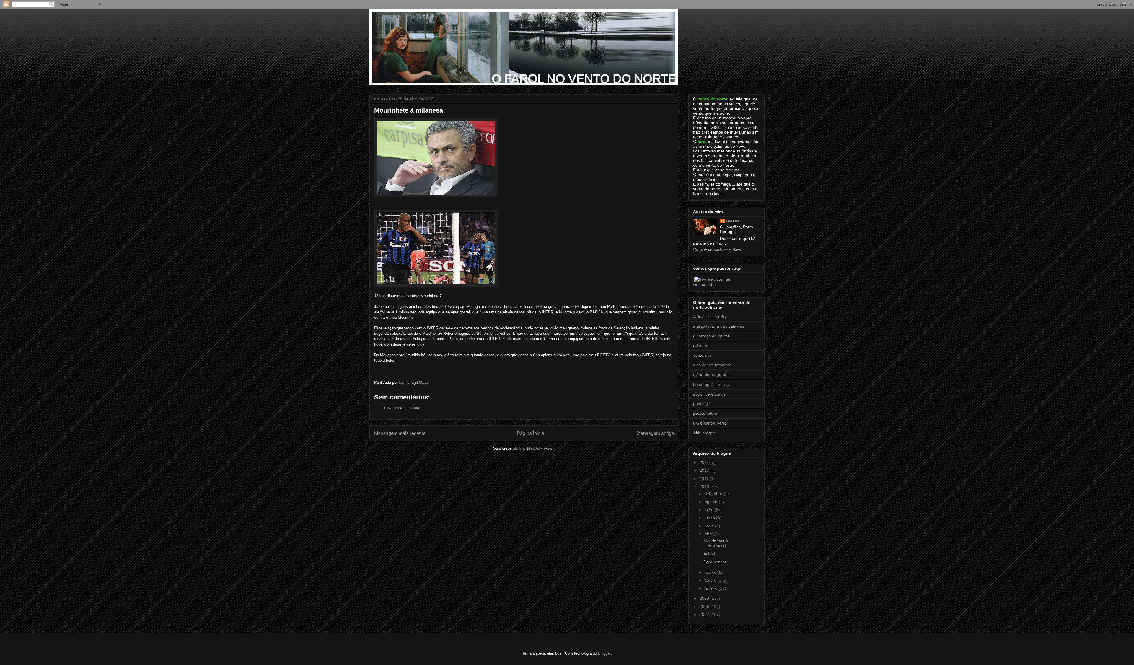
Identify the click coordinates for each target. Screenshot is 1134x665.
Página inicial (531, 433)
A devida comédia (709, 316)
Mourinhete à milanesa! (715, 543)
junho (710, 518)
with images (704, 432)
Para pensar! (715, 562)
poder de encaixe (709, 394)
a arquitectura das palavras (718, 326)
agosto (711, 501)
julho (710, 509)
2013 (705, 470)
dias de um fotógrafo (712, 364)
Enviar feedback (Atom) (535, 448)
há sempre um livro (711, 384)
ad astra (700, 345)
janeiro (711, 588)
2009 (705, 598)
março (711, 572)
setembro (714, 493)
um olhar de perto (709, 423)
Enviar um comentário (400, 407)
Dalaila (732, 221)
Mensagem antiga (655, 433)
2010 (705, 486)
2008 (705, 606)
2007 (705, 614)
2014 (705, 462)
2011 (705, 478)
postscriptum (705, 413)
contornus (702, 355)
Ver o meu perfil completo (717, 250)
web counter (704, 284)
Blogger (604, 653)
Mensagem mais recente (400, 433)
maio (710, 525)
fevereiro (713, 580)
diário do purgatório (711, 374)
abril (709, 533)
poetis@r (701, 403)
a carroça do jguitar (711, 336)
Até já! (709, 554)
